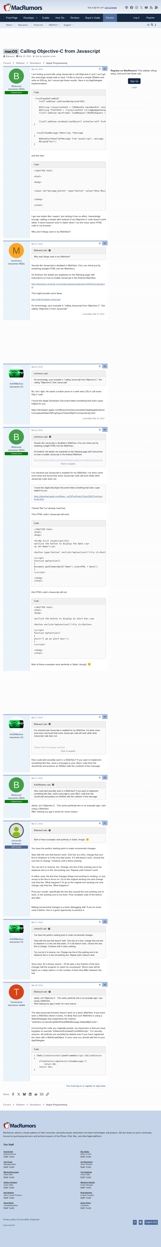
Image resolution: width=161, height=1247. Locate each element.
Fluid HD (11, 1225)
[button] (27, 17)
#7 (105, 823)
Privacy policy (9, 1219)
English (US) (151, 1222)
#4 (105, 430)
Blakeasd (10, 56)
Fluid (5, 1225)
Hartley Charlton (10, 1182)
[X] (141, 7)
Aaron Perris (85, 1203)
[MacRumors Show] (126, 7)
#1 (105, 69)
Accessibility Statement (28, 1219)
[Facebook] (131, 7)
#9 (105, 985)
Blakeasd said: (40, 250)
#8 (105, 922)
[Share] (99, 69)
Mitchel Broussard (11, 1172)
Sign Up (134, 81)
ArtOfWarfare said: (42, 785)
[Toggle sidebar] (156, 25)
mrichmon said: (41, 437)
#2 (105, 243)
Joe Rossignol (86, 1162)
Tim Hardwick (86, 1172)
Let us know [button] (111, 7)
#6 (105, 778)
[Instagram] (136, 7)
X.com (11, 1156)
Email (6, 1156)
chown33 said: (40, 929)
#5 (105, 717)
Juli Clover (8, 1162)
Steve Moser (9, 1203)
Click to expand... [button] (69, 464)
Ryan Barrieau (86, 1193)
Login (134, 87)
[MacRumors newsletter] (156, 7)
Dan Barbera (9, 1193)
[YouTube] (146, 7)
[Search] (152, 25)
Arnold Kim (8, 1152)
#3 (105, 366)
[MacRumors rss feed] (151, 7)
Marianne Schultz (87, 1182)
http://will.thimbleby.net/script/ (46, 299)
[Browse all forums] (148, 25)
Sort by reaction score (45, 56)
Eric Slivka (84, 1152)
